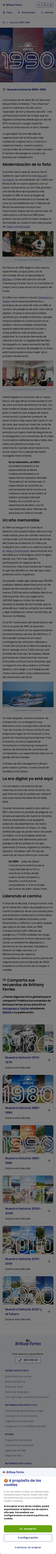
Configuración (28, 1537)
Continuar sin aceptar (28, 1547)
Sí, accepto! (28, 1529)
